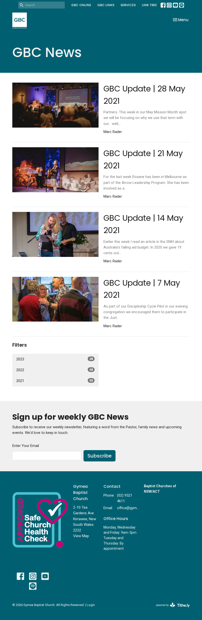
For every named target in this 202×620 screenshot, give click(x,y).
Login (91, 605)
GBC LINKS (105, 5)
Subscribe (99, 455)
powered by (170, 609)
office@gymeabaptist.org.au (128, 508)
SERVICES (128, 5)
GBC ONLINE (81, 5)
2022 (54, 370)
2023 (54, 359)
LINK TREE (149, 5)
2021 (54, 381)
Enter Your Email (25, 445)
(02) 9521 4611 (124, 498)
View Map (81, 536)
